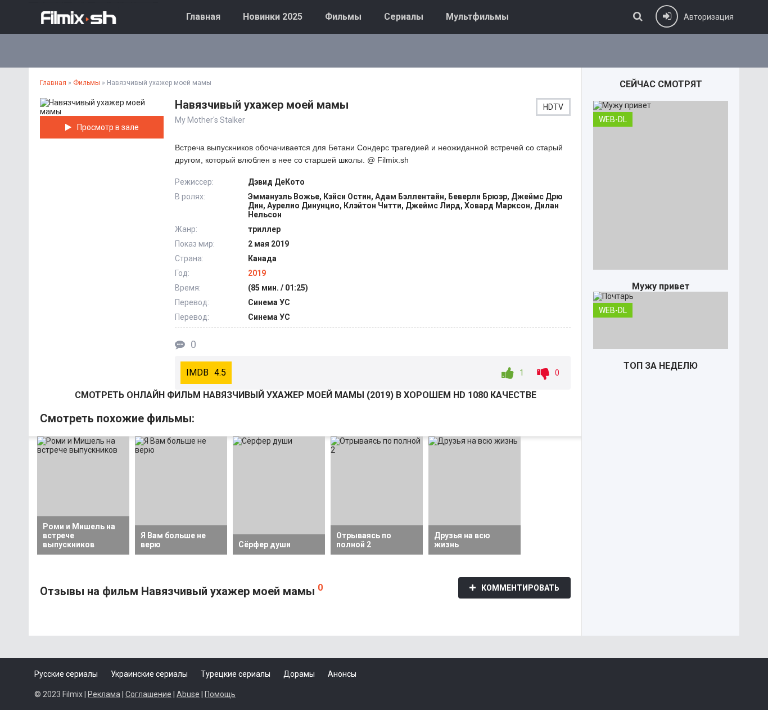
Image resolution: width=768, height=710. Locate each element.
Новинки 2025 (272, 16)
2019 (257, 273)
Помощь (220, 694)
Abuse (188, 694)
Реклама (104, 694)
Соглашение (148, 694)
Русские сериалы (66, 673)
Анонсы (342, 673)
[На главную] (93, 17)
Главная (203, 16)
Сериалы (403, 16)
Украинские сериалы (149, 673)
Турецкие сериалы (235, 673)
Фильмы (343, 16)
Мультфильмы (477, 16)
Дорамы (299, 673)
